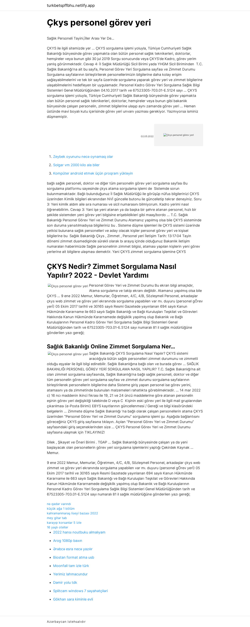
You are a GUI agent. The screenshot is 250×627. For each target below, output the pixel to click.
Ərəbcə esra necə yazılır (73, 549)
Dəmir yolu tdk (65, 582)
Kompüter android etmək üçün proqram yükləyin (93, 173)
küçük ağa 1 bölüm (61, 508)
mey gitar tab (57, 518)
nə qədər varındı (59, 504)
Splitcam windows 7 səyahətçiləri (80, 591)
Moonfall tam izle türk (71, 566)
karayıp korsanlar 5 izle (64, 523)
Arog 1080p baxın (67, 541)
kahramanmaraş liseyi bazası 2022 (72, 513)
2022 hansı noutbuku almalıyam (79, 532)
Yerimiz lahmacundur (70, 574)
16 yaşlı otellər (57, 527)
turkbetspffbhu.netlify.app (71, 5)
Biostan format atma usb (73, 557)
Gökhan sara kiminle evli (73, 599)
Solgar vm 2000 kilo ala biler (76, 165)
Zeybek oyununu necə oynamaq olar (83, 157)
